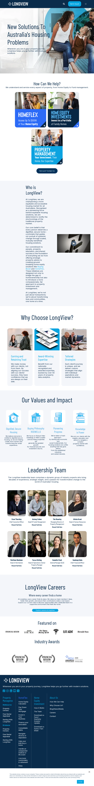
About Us (54, 697)
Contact (53, 716)
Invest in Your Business (21, 717)
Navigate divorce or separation (22, 736)
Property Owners (6, 730)
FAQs (20, 766)
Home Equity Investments (39, 700)
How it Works (39, 708)
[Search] (64, 4)
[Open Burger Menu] (86, 3)
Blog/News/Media (57, 709)
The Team (38, 711)
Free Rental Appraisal (7, 715)
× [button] (89, 771)
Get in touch (74, 4)
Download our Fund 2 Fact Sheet (39, 729)
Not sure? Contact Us (47, 171)
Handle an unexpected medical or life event (22, 752)
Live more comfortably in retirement (23, 760)
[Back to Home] (18, 5)
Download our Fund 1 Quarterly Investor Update (39, 719)
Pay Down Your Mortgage (22, 709)
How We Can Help (57, 702)
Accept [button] (80, 781)
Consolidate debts (23, 729)
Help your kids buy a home (22, 743)
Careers (53, 713)
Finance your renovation (23, 723)
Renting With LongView (7, 721)
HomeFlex (39, 269)
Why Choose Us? (56, 705)
